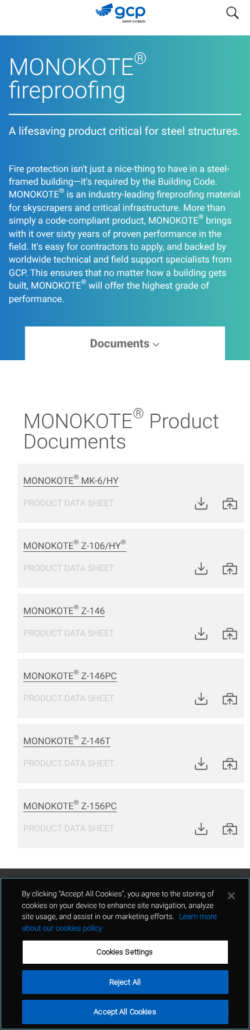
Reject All (125, 982)
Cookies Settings (125, 952)
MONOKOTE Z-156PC (70, 806)
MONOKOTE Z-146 (64, 610)
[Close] (231, 896)
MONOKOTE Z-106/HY (74, 545)
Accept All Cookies (125, 1011)
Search (232, 10)
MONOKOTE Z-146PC (70, 675)
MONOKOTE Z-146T (66, 741)
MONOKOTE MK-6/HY (71, 480)
